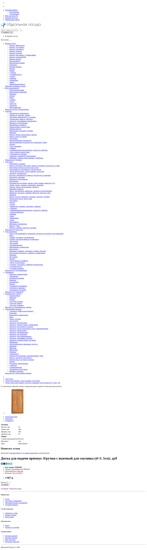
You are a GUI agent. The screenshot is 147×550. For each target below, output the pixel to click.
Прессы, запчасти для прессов (20, 358)
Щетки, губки (14, 226)
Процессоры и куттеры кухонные (21, 360)
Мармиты (13, 346)
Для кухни (9, 162)
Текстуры (12, 104)
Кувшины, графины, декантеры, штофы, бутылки (27, 251)
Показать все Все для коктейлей (17, 109)
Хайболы (12, 78)
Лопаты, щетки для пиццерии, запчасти (24, 187)
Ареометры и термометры (19, 113)
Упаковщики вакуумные (18, 369)
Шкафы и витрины (16, 371)
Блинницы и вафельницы (18, 315)
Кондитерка (13, 181)
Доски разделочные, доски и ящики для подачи (26, 171)
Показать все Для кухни (14, 230)
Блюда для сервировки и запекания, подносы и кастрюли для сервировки (36, 233)
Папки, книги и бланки (18, 137)
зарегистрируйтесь (31, 453)
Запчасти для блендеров (18, 323)
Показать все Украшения (14, 292)
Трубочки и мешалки (17, 288)
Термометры (14, 218)
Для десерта (13, 241)
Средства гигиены (16, 301)
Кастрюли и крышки (17, 177)
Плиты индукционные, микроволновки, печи (26, 356)
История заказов (11, 538)
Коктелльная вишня (16, 90)
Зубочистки (13, 276)
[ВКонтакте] (2, 464)
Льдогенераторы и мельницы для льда (23, 344)
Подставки (13, 138)
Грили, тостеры (15, 319)
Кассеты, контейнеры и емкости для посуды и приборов (30, 175)
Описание (9, 419)
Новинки (12, 94)
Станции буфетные (16, 212)
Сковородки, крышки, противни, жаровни (25, 206)
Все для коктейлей (12, 88)
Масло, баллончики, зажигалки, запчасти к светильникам (30, 191)
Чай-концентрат (15, 107)
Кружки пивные (15, 67)
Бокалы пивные (15, 59)
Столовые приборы (16, 268)
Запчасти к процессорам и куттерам (22, 340)
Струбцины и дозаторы (18, 154)
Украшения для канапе (17, 290)
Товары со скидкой (12, 527)
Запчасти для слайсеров (18, 334)
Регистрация (14, 12)
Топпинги (13, 105)
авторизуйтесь (15, 453)
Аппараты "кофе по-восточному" (21, 311)
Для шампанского (15, 245)
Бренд (7, 525)
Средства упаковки (16, 305)
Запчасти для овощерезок (18, 332)
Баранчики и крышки (17, 164)
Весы (11, 317)
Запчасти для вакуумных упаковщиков (23, 325)
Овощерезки (14, 354)
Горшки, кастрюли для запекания (21, 237)
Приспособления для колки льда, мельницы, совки (28, 142)
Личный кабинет (11, 536)
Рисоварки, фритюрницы (18, 363)
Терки (11, 216)
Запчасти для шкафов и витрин (20, 338)
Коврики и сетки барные (18, 123)
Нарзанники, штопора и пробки (21, 131)
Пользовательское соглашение (16, 503)
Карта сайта (9, 517)
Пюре (11, 98)
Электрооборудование (13, 309)
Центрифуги (14, 222)
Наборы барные (15, 129)
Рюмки (12, 71)
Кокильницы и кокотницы (19, 247)
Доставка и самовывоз (13, 501)
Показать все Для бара (13, 160)
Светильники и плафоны (18, 261)
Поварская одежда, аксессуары (20, 199)
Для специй (13, 243)
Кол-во (3, 482)
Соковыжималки (15, 367)
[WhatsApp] (9, 464)
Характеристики (11, 417)
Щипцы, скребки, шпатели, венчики (22, 228)
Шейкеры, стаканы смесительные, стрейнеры (26, 158)
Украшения (9, 272)
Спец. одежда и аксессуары (19, 152)
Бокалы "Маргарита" (17, 45)
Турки (11, 220)
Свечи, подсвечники (17, 263)
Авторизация (14, 14)
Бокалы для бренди (16, 49)
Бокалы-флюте (14, 61)
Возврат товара (10, 515)
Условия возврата (11, 505)
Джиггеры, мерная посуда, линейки (22, 117)
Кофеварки (13, 342)
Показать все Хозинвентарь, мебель (18, 307)
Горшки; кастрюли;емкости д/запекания (24, 239)
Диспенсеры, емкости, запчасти (21, 119)
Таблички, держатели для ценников (22, 156)
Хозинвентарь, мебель (13, 294)
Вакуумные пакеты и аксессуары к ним (24, 168)
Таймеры (12, 214)
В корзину (5, 485)
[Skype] (11, 464)
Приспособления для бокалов (20, 140)
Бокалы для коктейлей (17, 57)
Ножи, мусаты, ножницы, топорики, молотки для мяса (29, 197)
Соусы (11, 102)
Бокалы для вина (15, 51)
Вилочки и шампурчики (18, 274)
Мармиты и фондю (16, 189)
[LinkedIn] (7, 464)
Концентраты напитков (18, 92)
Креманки (13, 65)
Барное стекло (10, 43)
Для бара (8, 111)
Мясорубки (13, 350)
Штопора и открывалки (18, 224)
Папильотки (14, 282)
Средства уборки (15, 303)
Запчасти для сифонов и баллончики (22, 121)
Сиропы (12, 100)
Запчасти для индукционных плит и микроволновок (28, 329)
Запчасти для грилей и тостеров (21, 327)
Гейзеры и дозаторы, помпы (19, 115)
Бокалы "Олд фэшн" (16, 47)
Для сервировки (11, 232)
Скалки (12, 204)
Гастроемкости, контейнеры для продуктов (25, 169)
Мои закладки (10, 540)
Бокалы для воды (15, 53)
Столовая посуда (15, 74)
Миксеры (12, 348)
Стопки (12, 76)
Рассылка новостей (12, 542)
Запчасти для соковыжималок (20, 336)
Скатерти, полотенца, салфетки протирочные (26, 265)
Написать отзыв (15, 488)
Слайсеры (13, 208)
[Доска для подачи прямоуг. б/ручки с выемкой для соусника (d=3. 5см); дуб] (17, 413)
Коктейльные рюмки (17, 63)
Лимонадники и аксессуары (19, 127)
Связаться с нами (11, 513)
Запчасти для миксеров (17, 173)
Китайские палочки (16, 278)
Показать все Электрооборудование (18, 373)
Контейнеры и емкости (17, 125)
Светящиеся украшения (18, 286)
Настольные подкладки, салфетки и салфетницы (27, 253)
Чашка (11, 82)
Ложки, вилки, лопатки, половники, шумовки (26, 185)
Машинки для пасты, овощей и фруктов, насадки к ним (29, 193)
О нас (7, 499)
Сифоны (12, 148)
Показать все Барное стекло (15, 86)
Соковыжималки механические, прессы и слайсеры (28, 150)
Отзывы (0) (9, 421)
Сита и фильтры (15, 146)
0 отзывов (4, 488)
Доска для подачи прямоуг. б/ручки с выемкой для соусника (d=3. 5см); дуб (32, 383)
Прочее (12, 69)
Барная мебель (14, 296)
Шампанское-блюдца (17, 84)
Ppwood (20, 471)
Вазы (11, 235)
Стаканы (12, 72)
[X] (4, 464)
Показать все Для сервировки (16, 270)
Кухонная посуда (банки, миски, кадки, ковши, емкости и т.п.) (32, 183)
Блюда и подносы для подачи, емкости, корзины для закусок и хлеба (34, 166)
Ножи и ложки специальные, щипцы (23, 135)
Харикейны (13, 80)
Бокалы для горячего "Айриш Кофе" (22, 55)
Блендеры (13, 313)
